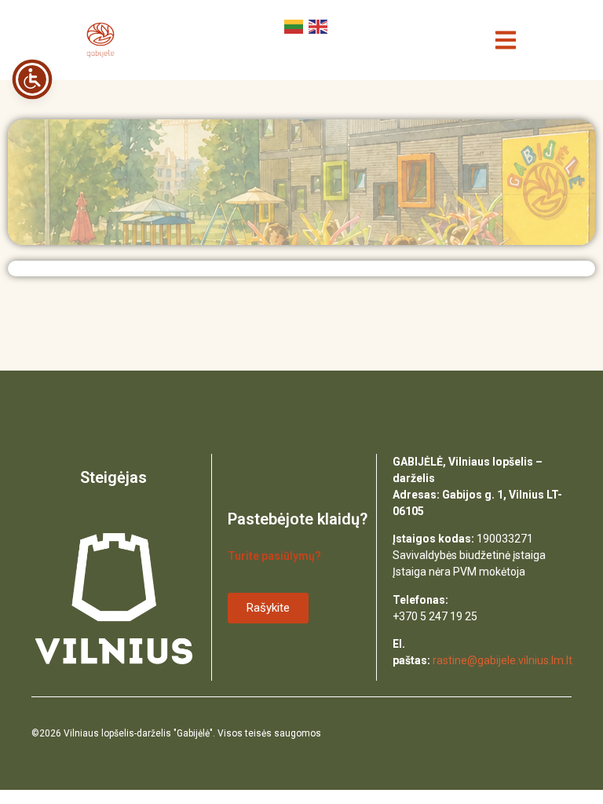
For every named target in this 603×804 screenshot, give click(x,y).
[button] (506, 40)
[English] (317, 25)
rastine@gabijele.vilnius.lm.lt (502, 660)
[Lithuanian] (292, 25)
